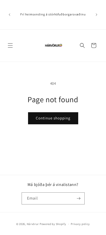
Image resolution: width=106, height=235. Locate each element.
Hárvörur (33, 224)
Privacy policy (80, 224)
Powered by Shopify (53, 224)
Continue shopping (53, 118)
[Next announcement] (96, 14)
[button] (10, 45)
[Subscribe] (78, 198)
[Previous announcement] (9, 14)
